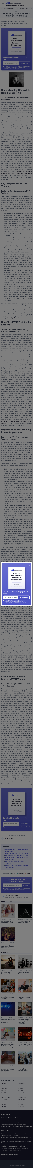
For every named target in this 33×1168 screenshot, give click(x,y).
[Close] (29, 565)
